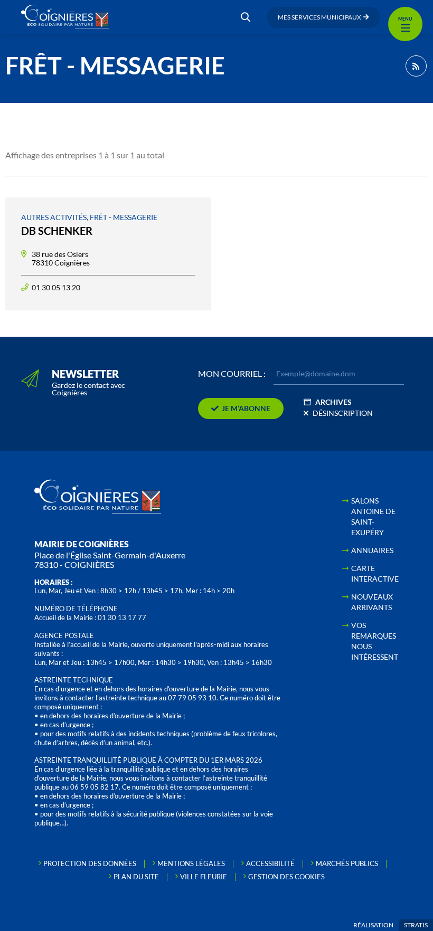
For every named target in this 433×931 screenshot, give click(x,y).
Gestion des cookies (286, 876)
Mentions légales (191, 863)
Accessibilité (270, 863)
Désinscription (343, 412)
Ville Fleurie (203, 876)
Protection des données (89, 863)
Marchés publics (347, 863)
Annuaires (372, 550)
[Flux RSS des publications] (416, 66)
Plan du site (136, 876)
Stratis (416, 925)
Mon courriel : (232, 373)
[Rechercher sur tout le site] (245, 17)
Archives (333, 401)
